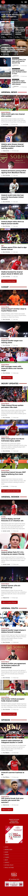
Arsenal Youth (5, 470)
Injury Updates (9, 383)
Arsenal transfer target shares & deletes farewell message (13, 631)
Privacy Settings (9, 867)
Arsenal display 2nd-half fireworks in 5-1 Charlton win (12, 520)
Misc (17, 26)
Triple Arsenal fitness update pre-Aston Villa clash (12, 406)
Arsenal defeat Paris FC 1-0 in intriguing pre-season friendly (12, 553)
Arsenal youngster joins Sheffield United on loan (19, 71)
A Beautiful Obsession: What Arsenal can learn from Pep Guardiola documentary (6, 29)
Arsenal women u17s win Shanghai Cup (10, 586)
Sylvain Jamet (6, 531)
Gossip (5, 287)
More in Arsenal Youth (8, 714)
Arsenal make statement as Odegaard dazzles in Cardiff (12, 741)
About (6, 859)
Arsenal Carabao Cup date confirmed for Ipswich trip (19, 61)
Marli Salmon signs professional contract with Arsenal (19, 82)
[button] (22, 2)
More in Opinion (7, 809)
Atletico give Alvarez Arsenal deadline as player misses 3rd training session (12, 146)
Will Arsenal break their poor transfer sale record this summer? (12, 800)
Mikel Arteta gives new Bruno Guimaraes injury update (12, 440)
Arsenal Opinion (5, 22)
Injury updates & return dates (11, 491)
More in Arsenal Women (9, 602)
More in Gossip (6, 377)
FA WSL (3, 517)
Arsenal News (5, 12)
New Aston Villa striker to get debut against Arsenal (20, 31)
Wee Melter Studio (14, 822)
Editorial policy (9, 865)
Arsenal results (14, 821)
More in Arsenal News (8, 281)
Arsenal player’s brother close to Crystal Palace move (13, 310)
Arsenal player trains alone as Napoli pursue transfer (12, 222)
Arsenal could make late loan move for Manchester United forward (12, 197)
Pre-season (4, 550)
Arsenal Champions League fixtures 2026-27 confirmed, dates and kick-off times (13, 49)
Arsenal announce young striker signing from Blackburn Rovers (13, 172)
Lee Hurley (18, 37)
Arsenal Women (16, 68)
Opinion (5, 720)
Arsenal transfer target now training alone (11, 341)
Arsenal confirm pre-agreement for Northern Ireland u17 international (13, 665)
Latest (6, 847)
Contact (7, 862)
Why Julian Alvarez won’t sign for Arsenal (13, 16)
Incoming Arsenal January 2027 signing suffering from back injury (13, 474)
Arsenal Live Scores (14, 819)
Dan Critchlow (6, 175)
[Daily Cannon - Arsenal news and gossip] (3, 2)
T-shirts (7, 857)
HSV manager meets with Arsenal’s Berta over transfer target (12, 368)
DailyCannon (6, 19)
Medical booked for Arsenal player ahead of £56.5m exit (12, 273)
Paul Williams (4, 37)
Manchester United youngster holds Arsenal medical (12, 700)
